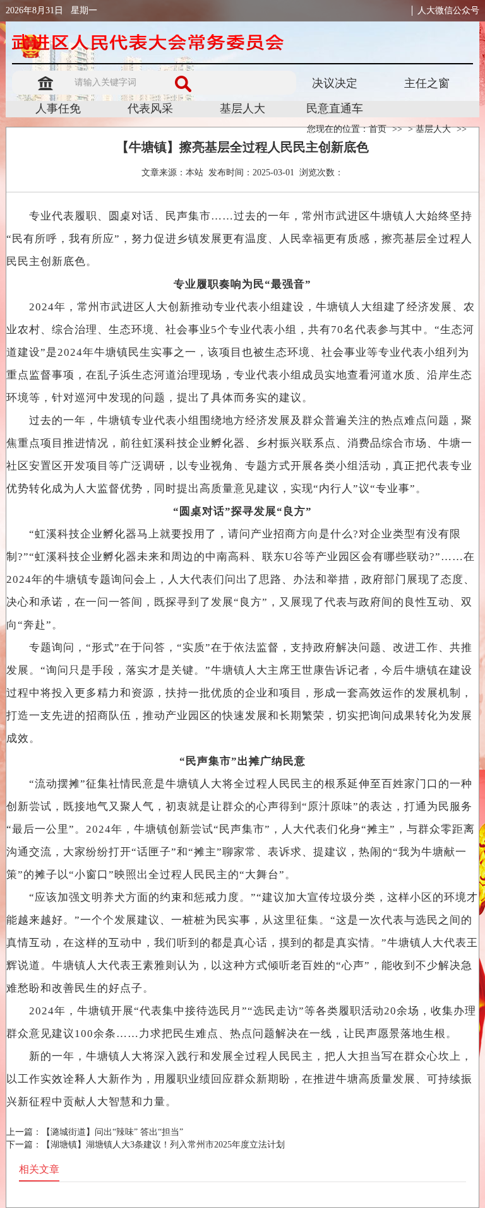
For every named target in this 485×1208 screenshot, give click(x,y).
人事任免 (58, 108)
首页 (377, 129)
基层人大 (242, 108)
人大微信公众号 (448, 10)
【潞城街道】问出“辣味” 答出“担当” (112, 1132)
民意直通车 (334, 108)
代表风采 (150, 108)
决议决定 (334, 83)
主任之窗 (427, 83)
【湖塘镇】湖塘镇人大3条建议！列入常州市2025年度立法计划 (163, 1144)
